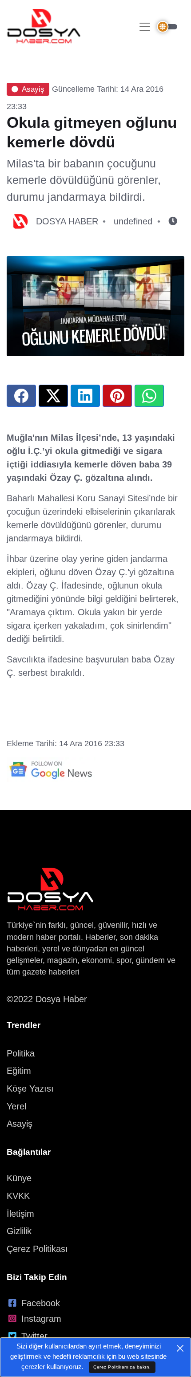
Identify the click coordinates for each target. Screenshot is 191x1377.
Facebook (40, 1303)
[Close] (180, 1348)
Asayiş (33, 89)
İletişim (20, 1214)
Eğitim (19, 1071)
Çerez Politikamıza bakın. (122, 1367)
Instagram (41, 1319)
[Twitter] (53, 396)
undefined (133, 221)
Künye (19, 1178)
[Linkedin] (85, 396)
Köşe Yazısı (30, 1088)
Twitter (34, 1336)
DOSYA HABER (67, 221)
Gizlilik (19, 1231)
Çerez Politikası (37, 1249)
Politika (21, 1053)
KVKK (18, 1196)
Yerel (16, 1106)
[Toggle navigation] (144, 26)
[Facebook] (21, 396)
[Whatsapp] (149, 396)
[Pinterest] (117, 396)
